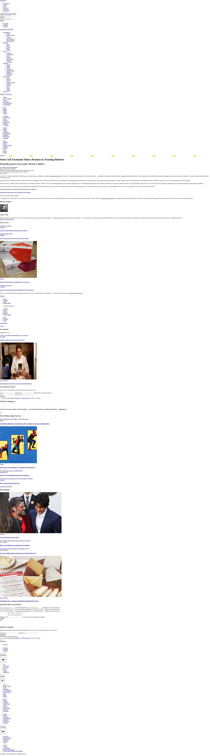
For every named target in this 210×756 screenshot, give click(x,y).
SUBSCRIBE (7, 303)
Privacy (5, 745)
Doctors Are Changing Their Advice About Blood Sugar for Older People (16, 290)
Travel (8, 36)
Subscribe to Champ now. (76, 293)
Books (8, 45)
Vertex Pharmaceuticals (107, 198)
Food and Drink (11, 82)
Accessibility (6, 748)
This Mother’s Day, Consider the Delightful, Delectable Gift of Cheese (19, 601)
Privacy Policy (26, 398)
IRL (4, 669)
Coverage (5, 667)
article (4, 198)
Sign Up (2, 396)
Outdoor (9, 84)
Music (8, 48)
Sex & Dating (10, 41)
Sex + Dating (3, 542)
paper (123, 176)
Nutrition (9, 72)
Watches (9, 60)
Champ (5, 670)
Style (4, 6)
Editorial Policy (7, 738)
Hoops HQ (6, 11)
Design (8, 47)
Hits (4, 665)
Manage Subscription (8, 749)
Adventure (9, 38)
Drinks (8, 34)
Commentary (10, 54)
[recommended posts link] (14, 419)
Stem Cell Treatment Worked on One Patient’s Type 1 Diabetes (14, 238)
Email (17, 393)
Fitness (8, 66)
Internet (8, 50)
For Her (9, 85)
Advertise (5, 741)
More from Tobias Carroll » (7, 219)
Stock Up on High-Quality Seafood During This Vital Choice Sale (18, 553)
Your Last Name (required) (22, 611)
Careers (5, 746)
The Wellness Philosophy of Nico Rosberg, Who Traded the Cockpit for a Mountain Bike (24, 423)
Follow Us (3, 13)
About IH (5, 736)
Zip (16, 394)
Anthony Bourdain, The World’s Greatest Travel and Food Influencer (16, 383)
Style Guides (10, 59)
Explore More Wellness (6, 486)
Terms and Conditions (14, 398)
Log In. (12, 306)
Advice (8, 65)
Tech (8, 87)
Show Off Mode (11, 39)
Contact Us (6, 739)
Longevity (9, 69)
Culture (5, 5)
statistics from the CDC (56, 176)
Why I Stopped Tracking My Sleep (9, 483)
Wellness (5, 8)
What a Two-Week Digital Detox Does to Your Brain (14, 475)
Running (9, 75)
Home (8, 81)
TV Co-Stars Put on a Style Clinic (9, 537)
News (8, 56)
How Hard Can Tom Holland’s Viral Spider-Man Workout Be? (17, 467)
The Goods (6, 9)
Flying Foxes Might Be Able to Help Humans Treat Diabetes (13, 230)
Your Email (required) (21, 607)
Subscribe (8, 13)
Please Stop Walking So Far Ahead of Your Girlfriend (15, 545)
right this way (63, 409)
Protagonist (6, 672)
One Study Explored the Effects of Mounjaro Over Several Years (15, 282)
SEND (2, 618)
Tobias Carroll (5, 167)
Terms (4, 742)
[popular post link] (14, 335)
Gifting (8, 90)
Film (8, 44)
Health (8, 68)
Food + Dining (10, 35)
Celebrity (9, 53)
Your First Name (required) (22, 609)
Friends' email (3, 617)
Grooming (9, 62)
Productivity (10, 73)
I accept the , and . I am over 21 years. (21, 398)
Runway (9, 57)
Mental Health (10, 70)
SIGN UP (3, 634)
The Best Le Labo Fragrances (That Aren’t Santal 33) (12, 340)
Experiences (6, 3)
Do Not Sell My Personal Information (13, 751)
